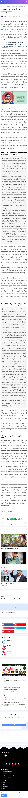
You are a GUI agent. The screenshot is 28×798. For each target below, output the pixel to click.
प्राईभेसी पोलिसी (5, 786)
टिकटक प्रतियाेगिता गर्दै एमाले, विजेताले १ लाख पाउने (9, 583)
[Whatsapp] (13, 519)
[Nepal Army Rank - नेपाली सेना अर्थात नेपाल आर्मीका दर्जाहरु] (14, 669)
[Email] (19, 519)
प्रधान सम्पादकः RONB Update (8, 774)
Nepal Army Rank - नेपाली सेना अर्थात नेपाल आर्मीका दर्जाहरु (15, 681)
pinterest (8, 631)
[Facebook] (8, 519)
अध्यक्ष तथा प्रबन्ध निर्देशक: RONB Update (9, 772)
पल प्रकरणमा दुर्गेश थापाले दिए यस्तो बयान (13, 42)
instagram (9, 628)
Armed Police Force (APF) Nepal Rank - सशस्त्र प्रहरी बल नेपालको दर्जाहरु (14, 705)
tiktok (20, 631)
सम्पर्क (4, 788)
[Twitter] (11, 519)
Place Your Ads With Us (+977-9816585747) (14, 607)
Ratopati (10, 511)
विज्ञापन (4, 784)
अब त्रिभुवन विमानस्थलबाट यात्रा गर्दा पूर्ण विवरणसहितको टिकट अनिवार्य (14, 697)
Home (2, 6)
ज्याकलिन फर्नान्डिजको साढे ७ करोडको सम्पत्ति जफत (9, 548)
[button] (26, 2)
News (5, 6)
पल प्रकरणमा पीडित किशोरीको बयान (12, 44)
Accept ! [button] (3, 795)
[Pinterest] (16, 519)
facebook (8, 624)
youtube (21, 624)
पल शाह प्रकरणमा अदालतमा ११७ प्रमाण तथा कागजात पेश (14, 47)
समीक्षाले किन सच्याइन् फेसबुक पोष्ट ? (7, 566)
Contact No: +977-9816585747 (8, 778)
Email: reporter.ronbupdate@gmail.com (10, 776)
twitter (21, 628)
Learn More (21, 792)
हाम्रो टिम (4, 782)
